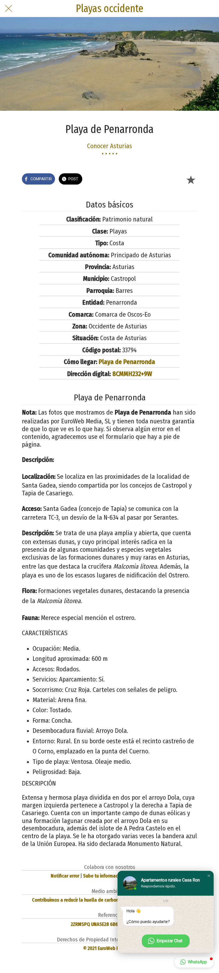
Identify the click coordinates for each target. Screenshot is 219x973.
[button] (209, 875)
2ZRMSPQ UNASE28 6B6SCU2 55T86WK (109, 924)
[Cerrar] (8, 8)
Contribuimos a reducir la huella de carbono (76, 900)
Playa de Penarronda (127, 362)
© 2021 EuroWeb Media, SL (109, 948)
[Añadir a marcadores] (190, 179)
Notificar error (65, 876)
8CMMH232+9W (132, 374)
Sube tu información (103, 876)
